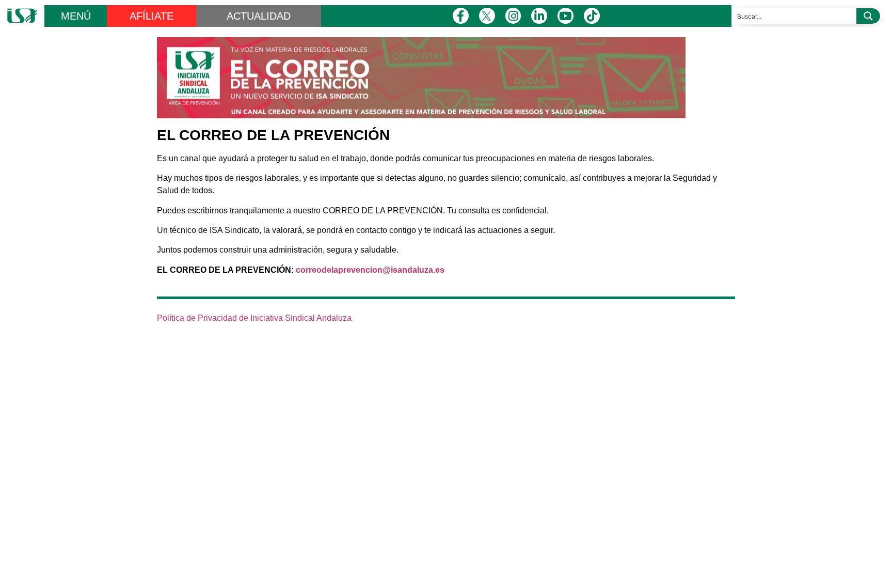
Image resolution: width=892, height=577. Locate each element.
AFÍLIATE (151, 16)
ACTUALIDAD (259, 16)
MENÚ (76, 16)
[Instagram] (513, 16)
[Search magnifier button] (868, 16)
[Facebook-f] (461, 16)
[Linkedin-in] (539, 16)
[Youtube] (566, 16)
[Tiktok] (592, 16)
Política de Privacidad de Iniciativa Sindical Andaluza (254, 318)
